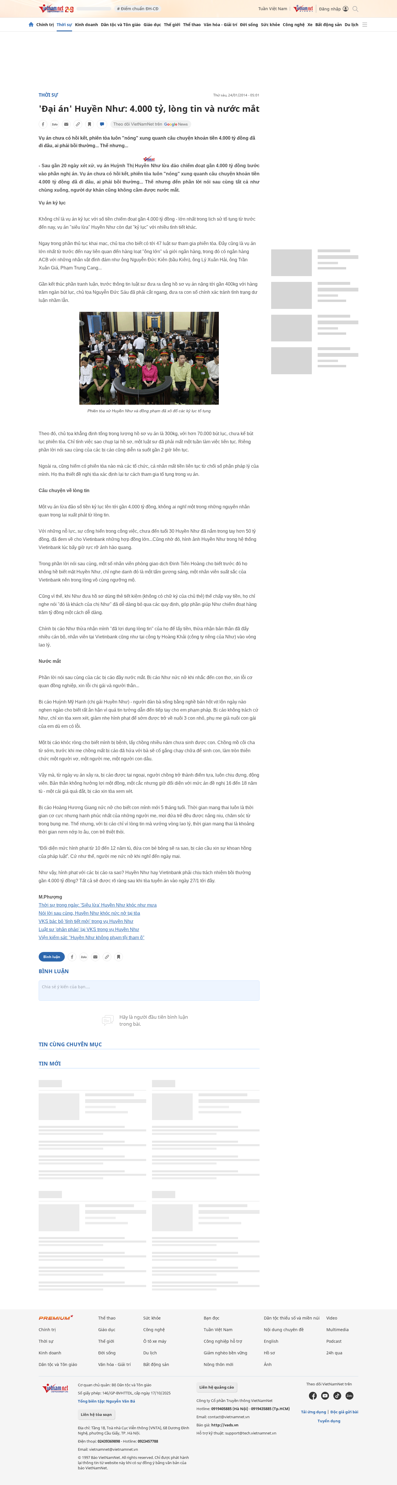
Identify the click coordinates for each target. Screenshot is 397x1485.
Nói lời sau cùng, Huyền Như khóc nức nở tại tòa (89, 913)
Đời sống (249, 25)
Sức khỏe (270, 25)
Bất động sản (328, 25)
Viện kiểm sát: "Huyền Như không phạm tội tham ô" (91, 937)
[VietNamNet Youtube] (325, 1398)
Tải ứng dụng (313, 1411)
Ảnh (268, 1364)
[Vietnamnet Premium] (56, 1320)
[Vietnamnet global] (303, 10)
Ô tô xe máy (154, 1341)
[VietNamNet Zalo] (349, 1398)
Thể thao (192, 25)
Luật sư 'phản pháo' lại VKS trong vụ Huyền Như (89, 929)
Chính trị (45, 25)
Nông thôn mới (218, 1364)
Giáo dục (152, 25)
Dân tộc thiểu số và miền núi (292, 1318)
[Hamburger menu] (364, 24)
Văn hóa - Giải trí (220, 25)
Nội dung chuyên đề (284, 1329)
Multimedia (337, 1329)
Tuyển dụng (329, 1420)
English (271, 1341)
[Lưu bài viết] (89, 124)
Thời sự (64, 25)
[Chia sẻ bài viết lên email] (66, 124)
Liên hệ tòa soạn (96, 1414)
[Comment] (102, 124)
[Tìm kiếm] (355, 8)
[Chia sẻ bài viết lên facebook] (43, 124)
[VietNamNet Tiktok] (337, 1398)
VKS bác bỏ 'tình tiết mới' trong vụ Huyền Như (86, 921)
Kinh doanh (86, 25)
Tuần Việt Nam (272, 8)
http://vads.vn (225, 1425)
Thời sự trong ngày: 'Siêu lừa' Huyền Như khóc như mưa (98, 905)
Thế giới (172, 25)
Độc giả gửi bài (344, 1411)
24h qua (334, 1353)
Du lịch (351, 25)
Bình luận (51, 956)
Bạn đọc (211, 1318)
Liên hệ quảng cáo (216, 1387)
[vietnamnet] (56, 11)
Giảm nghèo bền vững (225, 1353)
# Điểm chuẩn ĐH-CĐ (137, 8)
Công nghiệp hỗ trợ (223, 1341)
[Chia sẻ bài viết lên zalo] (54, 124)
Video (331, 1318)
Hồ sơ (269, 1353)
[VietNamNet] (31, 24)
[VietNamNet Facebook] (313, 1398)
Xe (309, 25)
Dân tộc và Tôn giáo (121, 25)
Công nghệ (294, 25)
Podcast (333, 1341)
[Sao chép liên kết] (78, 124)
